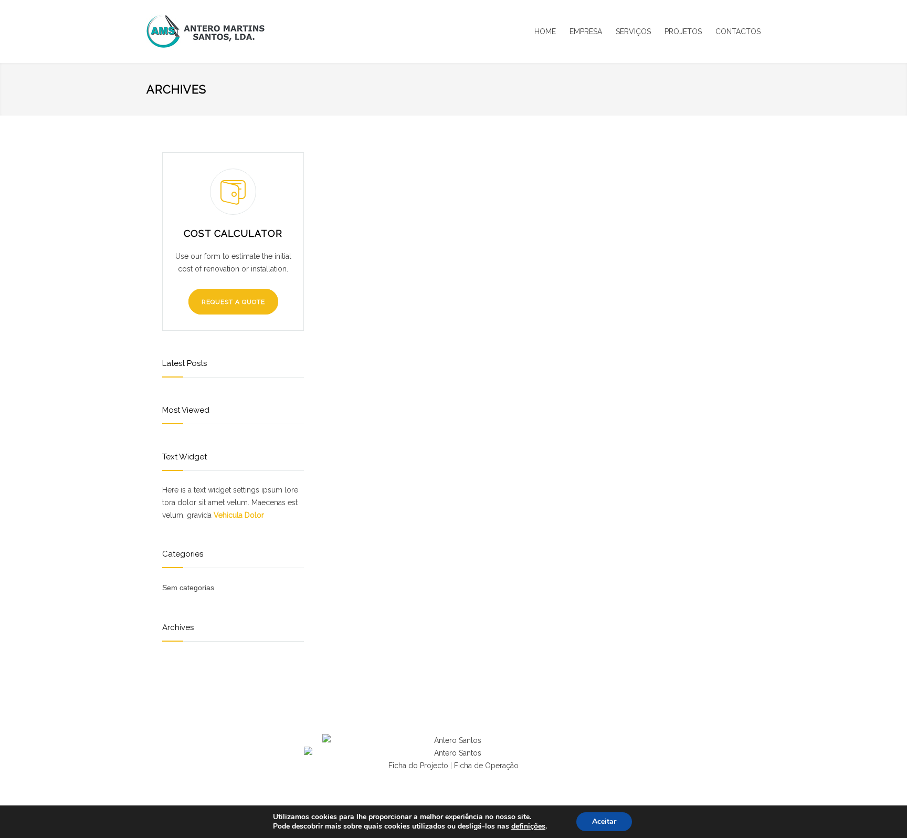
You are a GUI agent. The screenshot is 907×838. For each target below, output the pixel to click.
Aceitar (604, 821)
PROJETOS (683, 31)
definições (528, 826)
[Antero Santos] (243, 31)
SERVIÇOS (633, 31)
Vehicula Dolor (239, 515)
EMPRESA (585, 31)
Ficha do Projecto (418, 765)
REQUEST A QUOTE (233, 302)
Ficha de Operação (486, 765)
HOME (545, 31)
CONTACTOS (738, 31)
